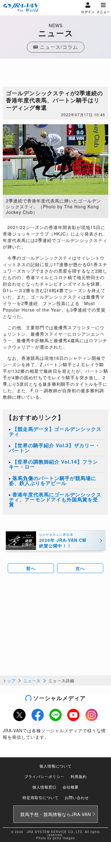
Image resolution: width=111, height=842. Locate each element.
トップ (9, 680)
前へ (30, 568)
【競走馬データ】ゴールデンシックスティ (55, 431)
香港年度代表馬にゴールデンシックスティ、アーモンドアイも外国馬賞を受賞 (55, 499)
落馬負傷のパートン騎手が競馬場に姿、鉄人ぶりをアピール (52, 480)
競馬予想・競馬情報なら (55, 814)
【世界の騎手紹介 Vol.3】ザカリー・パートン (54, 448)
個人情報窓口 (44, 786)
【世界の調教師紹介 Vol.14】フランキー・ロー (53, 464)
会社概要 (71, 786)
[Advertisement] (55, 74)
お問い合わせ (77, 797)
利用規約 (79, 776)
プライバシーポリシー (44, 776)
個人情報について (55, 765)
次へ (80, 568)
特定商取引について (41, 797)
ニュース (32, 680)
